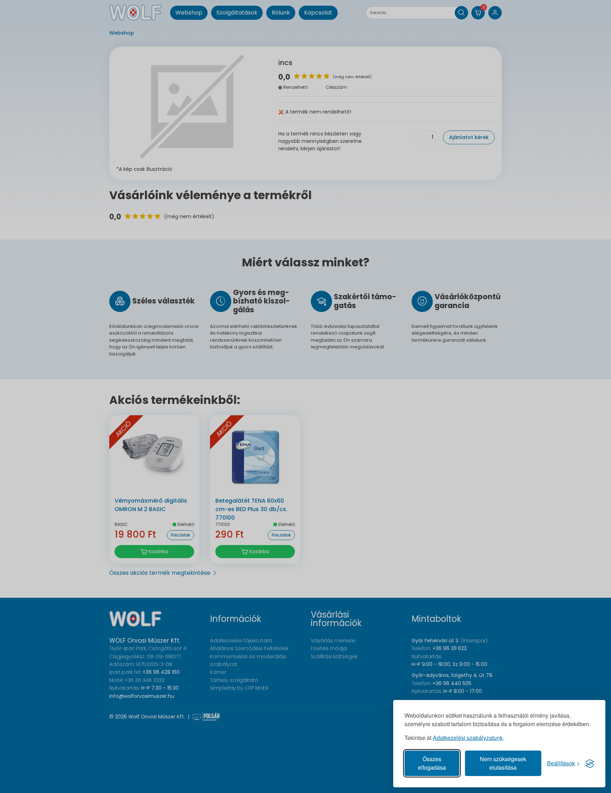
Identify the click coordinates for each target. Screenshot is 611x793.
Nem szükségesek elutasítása (503, 763)
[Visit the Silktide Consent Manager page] (590, 763)
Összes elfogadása (432, 763)
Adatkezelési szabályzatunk (468, 738)
